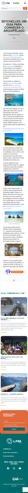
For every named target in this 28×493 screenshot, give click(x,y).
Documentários (8, 456)
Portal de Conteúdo (10, 452)
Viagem (14, 17)
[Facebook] (8, 468)
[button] (25, 3)
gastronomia (7, 57)
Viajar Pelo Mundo (13, 83)
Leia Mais (3, 332)
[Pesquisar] (25, 8)
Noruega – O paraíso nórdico (12, 394)
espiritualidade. (17, 57)
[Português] (16, 3)
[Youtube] (20, 468)
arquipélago (10, 66)
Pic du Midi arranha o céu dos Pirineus (12, 318)
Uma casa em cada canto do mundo (12, 357)
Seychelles (15, 55)
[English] (14, 3)
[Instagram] (14, 468)
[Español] (18, 3)
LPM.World (7, 449)
